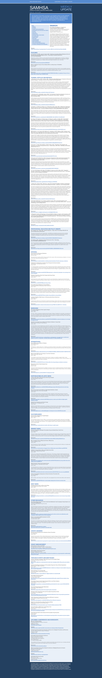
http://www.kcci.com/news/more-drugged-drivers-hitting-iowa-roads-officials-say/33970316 (49, 448)
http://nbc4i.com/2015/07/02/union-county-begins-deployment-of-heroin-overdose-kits (48, 480)
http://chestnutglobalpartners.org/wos (38, 526)
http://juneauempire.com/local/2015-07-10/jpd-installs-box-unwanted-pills (45, 573)
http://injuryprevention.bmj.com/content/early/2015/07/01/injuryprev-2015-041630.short (48, 129)
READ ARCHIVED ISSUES (35, 1)
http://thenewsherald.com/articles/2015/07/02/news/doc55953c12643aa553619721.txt (48, 438)
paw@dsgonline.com (36, 21)
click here (48, 20)
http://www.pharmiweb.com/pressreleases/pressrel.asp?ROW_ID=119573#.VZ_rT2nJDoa (48, 304)
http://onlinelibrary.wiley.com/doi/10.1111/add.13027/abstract (43, 198)
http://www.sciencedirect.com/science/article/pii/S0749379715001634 (44, 168)
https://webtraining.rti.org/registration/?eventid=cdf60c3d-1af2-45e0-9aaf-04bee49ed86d (48, 49)
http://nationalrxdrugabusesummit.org (38, 660)
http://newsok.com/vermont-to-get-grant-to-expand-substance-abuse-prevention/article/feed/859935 (51, 540)
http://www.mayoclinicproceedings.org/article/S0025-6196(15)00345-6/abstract (46, 142)
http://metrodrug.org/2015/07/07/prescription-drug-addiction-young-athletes (46, 295)
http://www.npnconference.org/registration (39, 654)
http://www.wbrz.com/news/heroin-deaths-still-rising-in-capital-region (44, 425)
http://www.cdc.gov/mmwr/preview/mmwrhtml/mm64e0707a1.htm (44, 156)
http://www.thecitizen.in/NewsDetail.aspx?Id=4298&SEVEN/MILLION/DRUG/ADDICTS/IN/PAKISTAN (51, 351)
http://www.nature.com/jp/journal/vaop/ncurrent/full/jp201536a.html (44, 212)
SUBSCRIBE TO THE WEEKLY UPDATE (63, 1)
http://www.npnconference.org (37, 651)
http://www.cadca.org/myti (36, 625)
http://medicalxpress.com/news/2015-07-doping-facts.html (42, 372)
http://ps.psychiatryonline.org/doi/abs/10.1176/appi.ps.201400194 (44, 181)
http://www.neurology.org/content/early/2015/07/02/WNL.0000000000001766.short (47, 248)
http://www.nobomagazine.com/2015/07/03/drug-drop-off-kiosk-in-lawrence (46, 600)
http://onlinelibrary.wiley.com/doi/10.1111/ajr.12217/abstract (42, 92)
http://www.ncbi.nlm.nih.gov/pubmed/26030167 (40, 62)
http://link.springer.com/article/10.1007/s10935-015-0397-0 (42, 225)
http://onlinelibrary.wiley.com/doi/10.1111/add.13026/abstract (43, 104)
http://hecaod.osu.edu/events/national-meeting (40, 633)
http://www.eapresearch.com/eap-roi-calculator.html (41, 527)
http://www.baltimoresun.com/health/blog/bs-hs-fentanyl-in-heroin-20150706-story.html (48, 410)
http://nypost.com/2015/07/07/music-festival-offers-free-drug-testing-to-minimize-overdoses (49, 362)
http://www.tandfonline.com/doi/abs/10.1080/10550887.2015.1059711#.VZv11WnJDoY (48, 117)
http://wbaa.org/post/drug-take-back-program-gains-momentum (43, 589)
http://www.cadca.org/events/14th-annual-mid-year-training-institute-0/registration (47, 627)
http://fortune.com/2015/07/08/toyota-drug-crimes (41, 282)
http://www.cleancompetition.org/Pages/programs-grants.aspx (43, 548)
